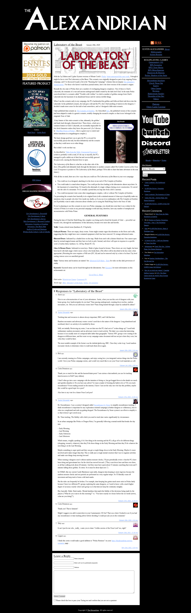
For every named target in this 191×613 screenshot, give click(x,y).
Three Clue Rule (151, 243)
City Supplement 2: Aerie (36, 216)
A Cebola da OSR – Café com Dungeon (156, 240)
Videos (156, 99)
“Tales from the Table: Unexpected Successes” (81, 152)
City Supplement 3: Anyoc (36, 219)
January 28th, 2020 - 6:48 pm (129, 309)
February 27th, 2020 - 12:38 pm (128, 501)
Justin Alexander (64, 312)
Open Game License (156, 106)
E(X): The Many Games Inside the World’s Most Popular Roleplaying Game (156, 275)
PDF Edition (36, 180)
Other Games (156, 88)
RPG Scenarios (156, 65)
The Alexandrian (93, 610)
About (167, 49)
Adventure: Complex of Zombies (36, 224)
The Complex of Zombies (86, 111)
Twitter (164, 160)
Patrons (156, 104)
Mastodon (156, 160)
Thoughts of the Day (156, 96)
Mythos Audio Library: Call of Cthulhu (36, 232)
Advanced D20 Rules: (97, 261)
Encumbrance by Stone (102, 405)
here (107, 111)
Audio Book (41, 132)
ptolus (86, 283)
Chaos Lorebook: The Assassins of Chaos (157, 194)
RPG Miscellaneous (156, 70)
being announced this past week (118, 76)
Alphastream (148, 246)
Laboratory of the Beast (68, 44)
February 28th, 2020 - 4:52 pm (128, 520)
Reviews (156, 91)
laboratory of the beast (74, 283)
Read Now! (31, 132)
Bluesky (148, 160)
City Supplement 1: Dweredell (36, 213)
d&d (64, 283)
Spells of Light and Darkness (37, 229)
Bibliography (156, 52)
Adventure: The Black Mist (36, 226)
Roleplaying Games (69, 279)
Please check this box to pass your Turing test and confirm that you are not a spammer (86, 600)
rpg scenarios (93, 283)
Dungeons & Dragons (156, 73)
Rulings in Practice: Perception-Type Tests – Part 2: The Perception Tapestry (156, 222)
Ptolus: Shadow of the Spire (156, 75)
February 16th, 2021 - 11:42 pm (128, 532)
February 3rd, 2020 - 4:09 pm (129, 365)
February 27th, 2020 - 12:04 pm (128, 397)
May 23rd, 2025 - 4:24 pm (130, 547)
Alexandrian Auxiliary (156, 80)
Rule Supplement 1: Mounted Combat (37, 221)
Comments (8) (82, 279)
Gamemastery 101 (156, 62)
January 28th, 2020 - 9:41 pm (129, 350)
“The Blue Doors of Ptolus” (65, 131)
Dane (146, 228)
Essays (156, 86)
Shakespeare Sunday (156, 94)
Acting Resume (156, 54)
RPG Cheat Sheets (156, 67)
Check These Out (156, 83)
